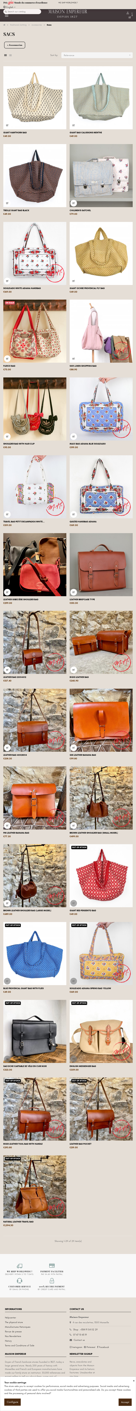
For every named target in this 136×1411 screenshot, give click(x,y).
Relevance (97, 55)
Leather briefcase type (82, 599)
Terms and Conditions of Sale (19, 1345)
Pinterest (91, 1347)
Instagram (77, 1347)
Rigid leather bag (79, 677)
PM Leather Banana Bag (16, 833)
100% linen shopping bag (83, 366)
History (8, 1340)
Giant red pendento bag (83, 910)
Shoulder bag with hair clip (18, 444)
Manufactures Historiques (17, 1327)
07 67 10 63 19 (80, 1334)
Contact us (79, 1340)
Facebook (104, 1347)
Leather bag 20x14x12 (14, 677)
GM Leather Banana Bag (83, 755)
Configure (12, 1402)
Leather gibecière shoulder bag (20, 599)
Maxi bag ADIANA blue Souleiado (88, 444)
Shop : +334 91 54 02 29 (85, 1329)
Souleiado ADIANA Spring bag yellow (90, 988)
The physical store (14, 1322)
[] (7, 125)
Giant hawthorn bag (15, 132)
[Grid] (5, 55)
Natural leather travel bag (18, 1221)
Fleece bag (9, 366)
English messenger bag (83, 1066)
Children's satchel (80, 210)
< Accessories (14, 45)
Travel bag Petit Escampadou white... (24, 521)
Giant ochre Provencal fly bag (87, 288)
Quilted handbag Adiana (83, 521)
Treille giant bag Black (16, 210)
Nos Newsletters (13, 1336)
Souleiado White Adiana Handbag (22, 288)
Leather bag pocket (80, 1144)
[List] (10, 55)
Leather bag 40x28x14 (15, 755)
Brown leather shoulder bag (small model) (94, 833)
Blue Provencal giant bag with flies (23, 988)
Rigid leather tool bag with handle (23, 1144)
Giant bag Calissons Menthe (86, 132)
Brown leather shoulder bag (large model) (27, 910)
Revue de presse (13, 1331)
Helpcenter (10, 1317)
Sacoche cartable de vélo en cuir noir (25, 1066)
